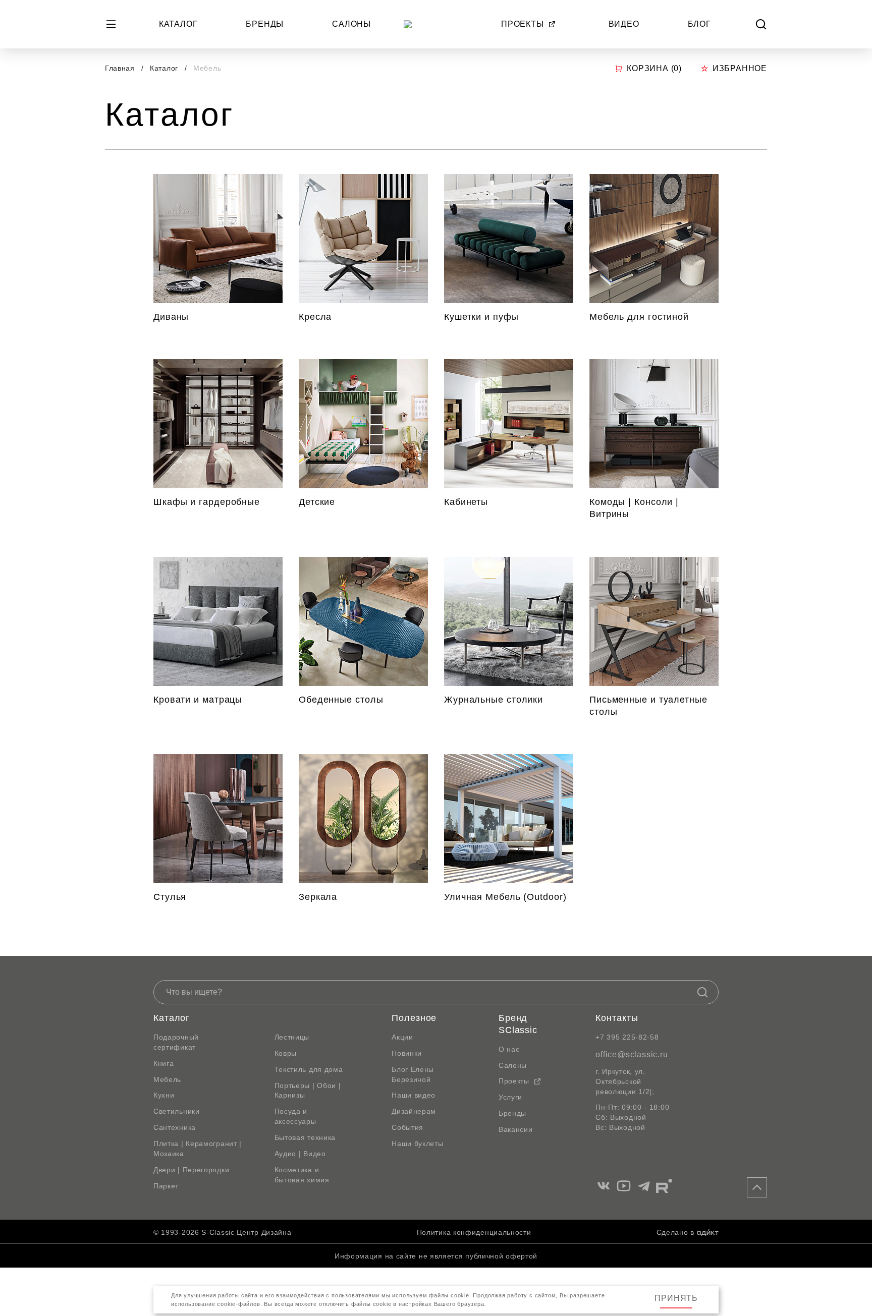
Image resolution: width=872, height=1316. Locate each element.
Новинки (407, 1053)
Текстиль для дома (309, 1069)
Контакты (616, 1018)
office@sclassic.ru (631, 1054)
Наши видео (413, 1095)
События (407, 1127)
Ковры (286, 1053)
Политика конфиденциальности (474, 1232)
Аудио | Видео (300, 1154)
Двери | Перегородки (191, 1170)
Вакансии (516, 1129)
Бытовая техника (305, 1137)
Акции (402, 1037)
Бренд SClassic (518, 1024)
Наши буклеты (417, 1143)
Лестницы (292, 1037)
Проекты (522, 24)
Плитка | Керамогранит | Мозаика (197, 1148)
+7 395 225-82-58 (627, 1037)
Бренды (265, 24)
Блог (699, 24)
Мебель (167, 1079)
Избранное (740, 68)
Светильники (176, 1111)
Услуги (510, 1097)
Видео (624, 24)
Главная (120, 68)
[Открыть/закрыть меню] (111, 24)
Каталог (178, 24)
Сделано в (675, 1232)
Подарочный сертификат (176, 1042)
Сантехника (174, 1127)
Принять (676, 1298)
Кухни (164, 1095)
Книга (163, 1063)
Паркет (166, 1186)
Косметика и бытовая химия (302, 1175)
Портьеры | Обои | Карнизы (308, 1090)
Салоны (351, 24)
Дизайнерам (414, 1111)
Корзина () (654, 68)
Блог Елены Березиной (413, 1074)
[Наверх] (757, 1187)
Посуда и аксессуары (295, 1116)
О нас (509, 1049)
